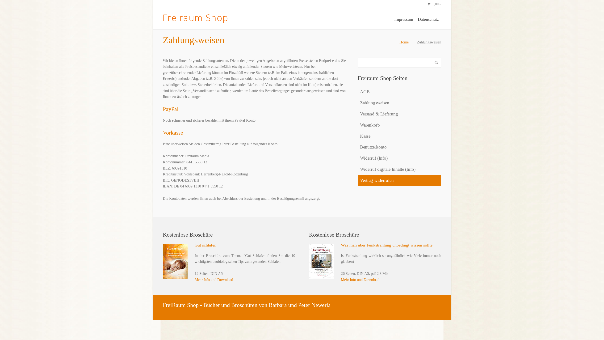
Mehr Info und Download (214, 280)
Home (404, 42)
